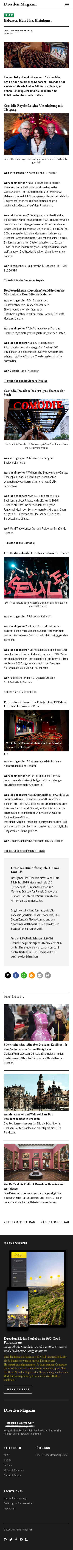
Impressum (9, 1508)
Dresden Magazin (20, 4)
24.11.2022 (9, 34)
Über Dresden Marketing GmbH (52, 1455)
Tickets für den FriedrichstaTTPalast (24, 850)
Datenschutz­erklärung (15, 1498)
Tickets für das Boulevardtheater (25, 380)
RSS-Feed (26, 1539)
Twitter (11, 1539)
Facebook (16, 1539)
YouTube (21, 1539)
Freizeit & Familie (12, 1475)
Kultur (9, 15)
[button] (4, 754)
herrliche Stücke (41, 472)
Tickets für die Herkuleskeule (20, 692)
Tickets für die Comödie (19, 543)
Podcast (8, 1465)
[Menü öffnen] (65, 4)
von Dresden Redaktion (18, 31)
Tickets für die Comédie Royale (24, 280)
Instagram (6, 1539)
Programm (46, 205)
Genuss (7, 1460)
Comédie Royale (25, 187)
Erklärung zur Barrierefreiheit (19, 1503)
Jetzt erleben (18, 1389)
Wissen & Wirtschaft (14, 1470)
